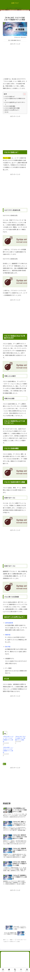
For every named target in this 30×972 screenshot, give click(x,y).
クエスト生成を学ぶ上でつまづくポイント (15, 103)
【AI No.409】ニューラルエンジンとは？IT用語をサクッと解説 (8, 750)
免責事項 (15, 964)
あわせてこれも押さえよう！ (12, 110)
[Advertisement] (15, 60)
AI (5, 764)
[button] (26, 509)
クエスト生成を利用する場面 (12, 108)
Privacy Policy (21, 962)
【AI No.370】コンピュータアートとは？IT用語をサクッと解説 (8, 739)
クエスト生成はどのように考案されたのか (15, 99)
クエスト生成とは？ (10, 96)
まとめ (6, 112)
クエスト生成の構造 (10, 106)
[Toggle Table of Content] (23, 94)
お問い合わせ (21, 960)
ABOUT (9, 962)
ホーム (9, 960)
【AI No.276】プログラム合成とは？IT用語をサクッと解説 (20, 738)
